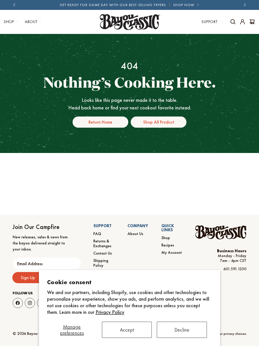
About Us (135, 233)
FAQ (97, 233)
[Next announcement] (245, 4)
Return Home (100, 122)
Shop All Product (158, 122)
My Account (171, 252)
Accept (127, 329)
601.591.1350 (234, 269)
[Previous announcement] (14, 4)
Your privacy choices (231, 333)
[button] (32, 22)
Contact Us (102, 253)
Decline (182, 329)
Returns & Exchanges (102, 243)
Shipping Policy (100, 263)
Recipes (167, 245)
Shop (165, 237)
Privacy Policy (110, 312)
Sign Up (28, 277)
